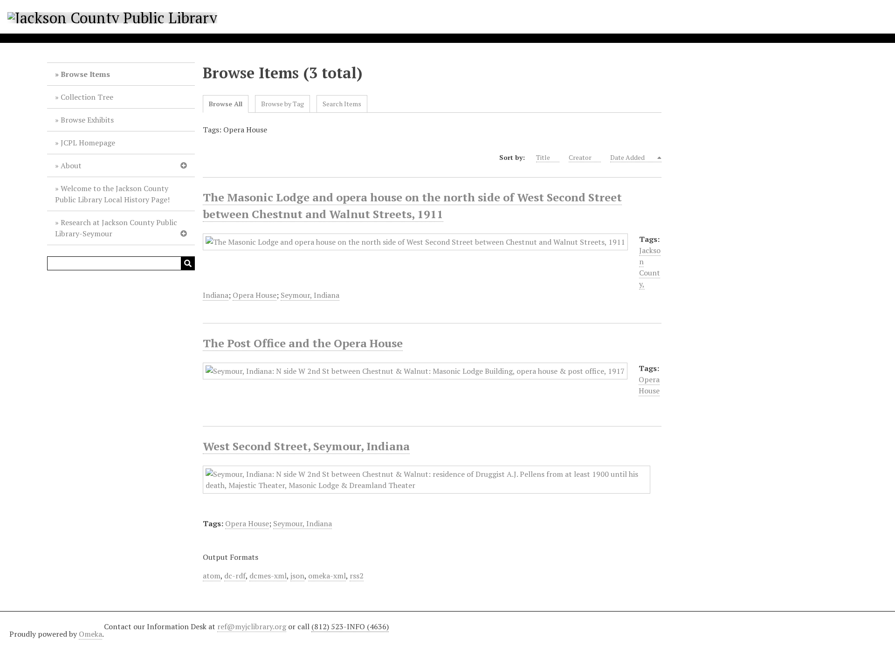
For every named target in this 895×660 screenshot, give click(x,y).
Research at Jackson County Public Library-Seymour (116, 228)
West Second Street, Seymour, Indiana (306, 446)
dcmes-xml (268, 576)
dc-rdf (235, 576)
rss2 (357, 576)
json (297, 576)
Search (188, 263)
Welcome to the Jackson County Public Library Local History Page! (112, 194)
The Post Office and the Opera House (303, 343)
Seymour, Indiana (310, 295)
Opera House (254, 295)
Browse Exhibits (87, 120)
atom (211, 576)
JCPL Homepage (88, 143)
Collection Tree (87, 97)
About (71, 165)
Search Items (342, 103)
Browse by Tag (282, 103)
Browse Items (85, 74)
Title (543, 157)
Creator (580, 157)
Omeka (90, 634)
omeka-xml (327, 576)
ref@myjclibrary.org (251, 626)
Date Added (628, 157)
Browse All (225, 103)
